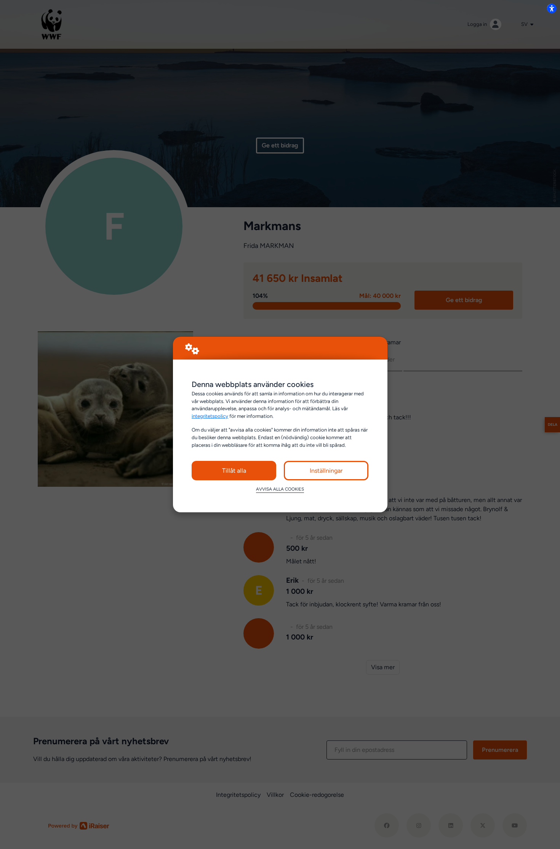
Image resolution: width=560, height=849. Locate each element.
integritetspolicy (210, 416)
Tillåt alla (234, 470)
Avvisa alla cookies (280, 489)
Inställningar (326, 470)
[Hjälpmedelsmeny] (551, 8)
